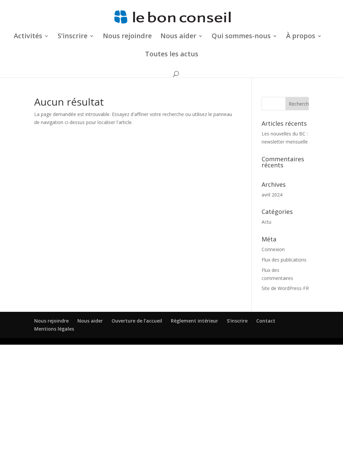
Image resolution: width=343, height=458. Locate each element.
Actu (266, 222)
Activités (28, 37)
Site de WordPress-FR (285, 288)
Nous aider (178, 37)
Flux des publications (284, 259)
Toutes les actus (171, 55)
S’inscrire (237, 321)
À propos (300, 37)
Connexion (273, 249)
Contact (265, 321)
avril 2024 (272, 194)
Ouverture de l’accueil (137, 321)
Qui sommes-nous (241, 37)
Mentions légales (54, 329)
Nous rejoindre (127, 37)
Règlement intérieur (194, 321)
